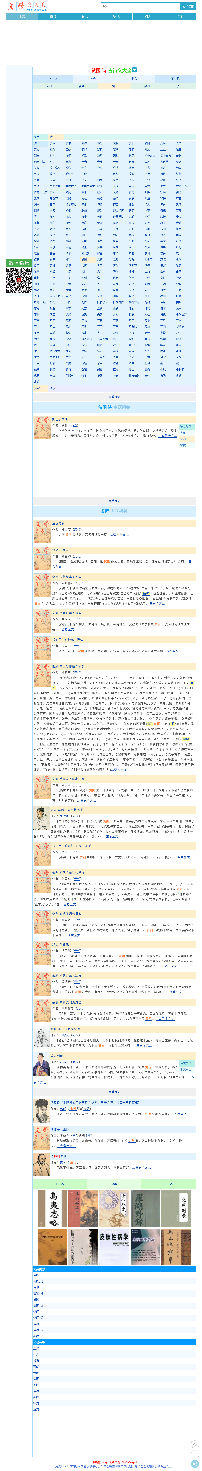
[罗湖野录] (145, 1226)
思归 (100, 290)
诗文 (21, 16)
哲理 (84, 369)
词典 (148, 16)
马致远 (64, 1035)
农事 (178, 253)
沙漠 (131, 271)
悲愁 (68, 149)
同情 (84, 302)
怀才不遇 (71, 204)
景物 (36, 222)
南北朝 (85, 253)
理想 (100, 235)
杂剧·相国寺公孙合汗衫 (68, 872)
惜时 (163, 308)
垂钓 (52, 161)
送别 (84, 296)
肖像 (163, 314)
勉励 (36, 247)
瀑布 (131, 259)
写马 (163, 320)
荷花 (178, 198)
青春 (100, 265)
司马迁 (64, 1062)
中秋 (163, 369)
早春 (100, 363)
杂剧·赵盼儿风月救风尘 (67, 809)
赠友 (131, 363)
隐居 (178, 339)
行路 (68, 198)
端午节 (70, 173)
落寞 (100, 241)
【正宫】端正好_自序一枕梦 (71, 846)
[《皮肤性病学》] (114, 1264)
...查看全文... (167, 435)
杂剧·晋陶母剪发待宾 (67, 613)
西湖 (115, 308)
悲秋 (115, 149)
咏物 (147, 345)
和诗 (163, 198)
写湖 (68, 320)
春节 (100, 161)
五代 (100, 308)
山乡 (68, 277)
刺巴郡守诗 (60, 419)
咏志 (163, 345)
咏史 (115, 345)
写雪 (100, 326)
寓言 (68, 357)
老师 (115, 229)
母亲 (163, 247)
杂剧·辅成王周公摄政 (67, 913)
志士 (131, 369)
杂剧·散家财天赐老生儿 (68, 779)
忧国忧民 (55, 351)
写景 (100, 320)
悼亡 (84, 167)
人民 (68, 271)
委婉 (178, 302)
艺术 (115, 339)
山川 (147, 271)
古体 (52, 192)
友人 (147, 351)
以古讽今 (86, 339)
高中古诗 (71, 186)
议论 (131, 339)
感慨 (163, 180)
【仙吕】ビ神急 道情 (67, 639)
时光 (131, 284)
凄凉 (179, 86)
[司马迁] (41, 1075)
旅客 (115, 241)
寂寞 (178, 210)
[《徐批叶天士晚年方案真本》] (83, 1264)
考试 (36, 229)
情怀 (147, 265)
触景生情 (39, 161)
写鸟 (178, 320)
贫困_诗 (38, 1305)
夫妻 (52, 180)
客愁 (52, 229)
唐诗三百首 (41, 302)
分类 (94, 78)
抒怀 (52, 290)
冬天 (36, 173)
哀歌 (68, 143)
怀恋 (115, 204)
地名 (147, 167)
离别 (36, 235)
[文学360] (26, 6)
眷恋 (84, 222)
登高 (100, 167)
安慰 (36, 149)
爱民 (163, 143)
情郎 (163, 265)
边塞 (178, 149)
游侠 (115, 351)
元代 (84, 357)
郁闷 (147, 86)
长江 (52, 369)
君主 (163, 222)
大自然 (164, 161)
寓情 (36, 357)
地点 (131, 167)
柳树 (68, 241)
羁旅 (84, 210)
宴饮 (163, 332)
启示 (36, 265)
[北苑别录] (176, 1226)
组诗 (36, 381)
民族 (115, 247)
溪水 (178, 308)
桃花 (52, 302)
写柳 (147, 320)
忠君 (36, 375)
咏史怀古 (134, 345)
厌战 (131, 332)
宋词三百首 (56, 296)
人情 (84, 271)
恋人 (163, 235)
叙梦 (68, 332)
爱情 (178, 143)
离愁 (52, 235)
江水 (68, 216)
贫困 (114, 86)
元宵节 (101, 357)
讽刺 (178, 173)
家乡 (36, 216)
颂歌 (115, 296)
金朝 (131, 216)
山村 (163, 271)
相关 (134, 78)
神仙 (36, 284)
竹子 (84, 375)
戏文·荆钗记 (60, 944)
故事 (84, 192)
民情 (68, 247)
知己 (100, 369)
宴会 (147, 332)
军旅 (115, 222)
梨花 (68, 235)
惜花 (147, 308)
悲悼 (84, 149)
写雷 (131, 320)
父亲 (84, 180)
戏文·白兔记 (60, 550)
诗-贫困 (38, 388)
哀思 (100, 143)
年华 (115, 253)
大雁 (147, 161)
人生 (100, 271)
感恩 (131, 180)
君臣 (147, 222)
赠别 (115, 363)
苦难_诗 (38, 1293)
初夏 (131, 155)
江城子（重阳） (62, 1129)
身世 (163, 277)
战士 (178, 363)
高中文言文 (88, 186)
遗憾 (68, 339)
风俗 (163, 173)
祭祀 (163, 210)
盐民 (115, 332)
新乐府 (180, 326)
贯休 (63, 1162)
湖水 (36, 204)
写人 (36, 326)
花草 (52, 204)
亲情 (84, 265)
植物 (115, 369)
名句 (85, 16)
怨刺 (115, 357)
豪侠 (131, 198)
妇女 (100, 180)
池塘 (100, 155)
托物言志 (134, 302)
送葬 (100, 296)
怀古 (84, 204)
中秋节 (180, 369)
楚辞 (178, 155)
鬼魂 (36, 198)
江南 (52, 216)
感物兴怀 (55, 186)
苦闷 (49, 86)
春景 (115, 161)
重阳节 (70, 375)
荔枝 (131, 235)
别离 (36, 155)
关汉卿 (64, 816)
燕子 (178, 332)
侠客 (52, 314)
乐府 (131, 229)
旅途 (131, 241)
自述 (178, 375)
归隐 (147, 192)
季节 (147, 210)
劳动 (100, 229)
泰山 (163, 296)
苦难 (81, 86)
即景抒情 (118, 210)
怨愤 (131, 357)
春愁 (68, 161)
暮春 (52, 253)
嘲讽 (84, 155)
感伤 (178, 180)
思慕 (115, 290)
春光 (84, 161)
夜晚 (52, 339)
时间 (147, 284)
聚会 (68, 222)
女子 (52, 259)
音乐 (147, 339)
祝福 (100, 375)
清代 (115, 265)
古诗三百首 (183, 186)
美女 (163, 241)
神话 (178, 277)
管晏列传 (57, 1056)
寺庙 (36, 296)
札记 (147, 363)
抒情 (68, 290)
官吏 (131, 192)
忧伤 (84, 351)
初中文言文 (167, 155)
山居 (178, 271)
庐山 (84, 241)
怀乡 (163, 204)
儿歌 (84, 173)
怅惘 (68, 155)
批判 (68, 259)
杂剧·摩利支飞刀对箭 (67, 1002)
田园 (68, 302)
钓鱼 (178, 167)
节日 (100, 216)
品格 (100, 259)
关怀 (115, 192)
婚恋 (52, 210)
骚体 (115, 271)
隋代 (131, 296)
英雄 (52, 345)
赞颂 (84, 363)
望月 (163, 302)
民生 (84, 247)
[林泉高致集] (83, 1226)
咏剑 (100, 345)
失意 (100, 284)
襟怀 (147, 216)
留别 (36, 241)
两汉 (178, 235)
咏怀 (84, 345)
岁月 (147, 296)
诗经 (115, 284)
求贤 (52, 271)
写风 (52, 320)
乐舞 (178, 229)
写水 (68, 326)
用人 (178, 345)
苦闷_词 (38, 1281)
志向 (147, 369)
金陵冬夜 (58, 523)
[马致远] (41, 1048)
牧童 (36, 253)
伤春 (100, 277)
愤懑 (147, 173)
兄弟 (52, 332)
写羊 (115, 326)
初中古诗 (150, 155)
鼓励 (68, 192)
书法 (36, 290)
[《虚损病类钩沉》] (145, 1264)
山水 (52, 277)
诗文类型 (185, 426)
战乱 (163, 363)
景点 (178, 216)
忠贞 (52, 375)
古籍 (53, 16)
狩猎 (178, 284)
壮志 (115, 375)
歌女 (100, 186)
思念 (131, 290)
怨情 (147, 357)
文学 (68, 308)
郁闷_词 (38, 1317)
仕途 (163, 284)
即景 (100, 210)
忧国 (36, 351)
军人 (131, 222)
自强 (163, 375)
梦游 (178, 241)
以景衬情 (102, 339)
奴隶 (36, 259)
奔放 (147, 149)
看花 (178, 222)
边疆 (163, 149)
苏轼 (63, 1108)
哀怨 (131, 143)
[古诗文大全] (42, 438)
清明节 (133, 265)
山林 (36, 277)
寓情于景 (55, 357)
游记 (100, 351)
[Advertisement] (101, 43)
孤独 (163, 186)
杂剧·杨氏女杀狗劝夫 (67, 975)
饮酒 (163, 339)
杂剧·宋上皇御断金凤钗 (68, 666)
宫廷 (131, 186)
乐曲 (163, 229)
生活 (52, 284)
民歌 (52, 247)
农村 (147, 253)
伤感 (115, 277)
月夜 (52, 363)
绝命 (100, 222)
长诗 (68, 369)
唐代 (178, 296)
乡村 (115, 314)
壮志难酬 (134, 375)
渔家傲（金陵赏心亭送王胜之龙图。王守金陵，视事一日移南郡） (96, 1102)
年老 (131, 253)
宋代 (68, 296)
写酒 (115, 320)
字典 (116, 16)
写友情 (133, 326)
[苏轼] (41, 1121)
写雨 (163, 326)
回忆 (36, 210)
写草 (36, 320)
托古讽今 (102, 302)
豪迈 (100, 198)
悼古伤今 (55, 167)
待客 (178, 161)
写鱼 (147, 326)
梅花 (147, 241)
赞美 (68, 363)
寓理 (178, 351)
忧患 (68, 351)
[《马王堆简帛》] (176, 1264)
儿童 (100, 173)
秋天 (178, 265)
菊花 (52, 222)
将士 (84, 216)
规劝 (163, 192)
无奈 (84, 308)
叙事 (84, 332)
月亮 (36, 363)
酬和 (115, 155)
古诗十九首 (41, 192)
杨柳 (36, 339)
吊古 (163, 167)
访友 (115, 173)
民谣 (100, 247)
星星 (36, 332)
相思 (131, 314)
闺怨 (178, 192)
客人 (68, 229)
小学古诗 (181, 314)
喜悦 (36, 314)
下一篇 (175, 78)
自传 (147, 375)
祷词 (36, 167)
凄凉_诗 (38, 1330)
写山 (52, 326)
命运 (147, 247)
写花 (84, 320)
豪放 (84, 198)
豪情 (115, 198)
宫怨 (147, 186)
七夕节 (149, 259)
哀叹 (115, 143)
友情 (131, 351)
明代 (131, 247)
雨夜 (163, 351)
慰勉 (36, 308)
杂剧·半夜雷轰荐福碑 (65, 1029)
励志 (115, 235)
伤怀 (131, 277)
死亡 (178, 290)
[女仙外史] (114, 1226)
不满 (36, 1354)
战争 (36, 369)
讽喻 (36, 180)
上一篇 (53, 78)
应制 (68, 345)
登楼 (115, 167)
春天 (131, 161)
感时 (36, 186)
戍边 (84, 290)
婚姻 (68, 210)
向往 (147, 314)
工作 (115, 186)
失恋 (84, 284)
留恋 (52, 241)
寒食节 (54, 198)
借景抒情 (118, 216)
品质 (115, 259)
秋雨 (36, 271)
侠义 (68, 314)
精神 (163, 216)
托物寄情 (118, 302)
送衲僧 (59, 1156)
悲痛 (131, 149)
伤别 (84, 277)
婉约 (147, 302)
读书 (52, 173)
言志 (100, 332)
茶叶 (52, 155)
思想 (163, 290)
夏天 (84, 314)
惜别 (131, 308)
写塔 (84, 326)
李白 (84, 235)
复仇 (115, 180)
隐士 (36, 345)
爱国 (147, 143)
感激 (147, 180)
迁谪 (68, 265)
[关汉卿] (41, 829)
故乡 (100, 192)
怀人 (147, 204)
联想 (147, 235)
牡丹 (178, 247)
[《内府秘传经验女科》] (52, 1264)
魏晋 (52, 308)
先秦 (100, 314)
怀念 (131, 204)
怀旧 (100, 204)
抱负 (52, 149)
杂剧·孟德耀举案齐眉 (67, 577)
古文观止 (185, 1069)
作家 (179, 16)
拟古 (100, 253)
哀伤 (84, 143)
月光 (178, 357)
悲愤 (100, 149)
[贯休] (41, 1175)
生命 (68, 284)
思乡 (147, 290)
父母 (68, 180)
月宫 (163, 357)
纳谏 (68, 253)
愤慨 (131, 173)
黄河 (178, 204)
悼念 (68, 167)
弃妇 (52, 265)
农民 (163, 253)
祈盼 (178, 259)
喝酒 (147, 198)
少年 (147, 277)
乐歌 (147, 229)
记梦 (131, 210)
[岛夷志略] (52, 1226)
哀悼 (52, 143)
